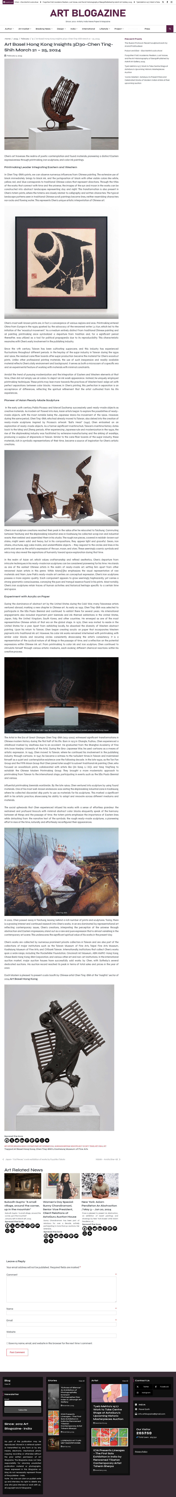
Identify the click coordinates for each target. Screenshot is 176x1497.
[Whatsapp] (42, 1140)
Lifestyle (104, 29)
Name (61, 1308)
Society (86, 1146)
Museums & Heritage (62, 1146)
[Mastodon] (32, 1140)
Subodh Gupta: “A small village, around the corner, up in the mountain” (22, 1205)
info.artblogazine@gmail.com (151, 1414)
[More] (47, 1140)
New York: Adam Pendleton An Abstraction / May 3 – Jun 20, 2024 (99, 1205)
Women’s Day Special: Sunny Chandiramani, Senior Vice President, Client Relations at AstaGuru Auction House (59, 1209)
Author (8, 29)
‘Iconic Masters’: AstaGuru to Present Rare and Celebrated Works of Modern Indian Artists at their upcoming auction (147, 80)
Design (60, 29)
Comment (61, 1274)
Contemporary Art (34, 1146)
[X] (12, 1140)
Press (147, 29)
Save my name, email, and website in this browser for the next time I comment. (50, 1343)
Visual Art (102, 1146)
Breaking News (43, 29)
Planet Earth (144, 1409)
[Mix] (37, 1140)
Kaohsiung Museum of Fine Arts (71, 1149)
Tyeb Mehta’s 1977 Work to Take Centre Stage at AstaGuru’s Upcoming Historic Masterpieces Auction (146, 69)
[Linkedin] (22, 1140)
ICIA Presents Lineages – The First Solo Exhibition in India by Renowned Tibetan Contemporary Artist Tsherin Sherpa (71, 1421)
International (88, 29)
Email (61, 1320)
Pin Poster (133, 29)
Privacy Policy (141, 1451)
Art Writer (8, 1146)
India (73, 29)
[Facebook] (7, 1140)
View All (7, 1384)
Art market (23, 29)
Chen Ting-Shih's (44, 1149)
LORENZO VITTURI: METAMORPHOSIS (71, 1441)
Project (118, 29)
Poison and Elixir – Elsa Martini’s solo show (143, 50)
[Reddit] (17, 1140)
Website (10, 1331)
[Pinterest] (27, 1140)
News (73, 1146)
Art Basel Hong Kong (24, 1149)
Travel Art (93, 1146)
